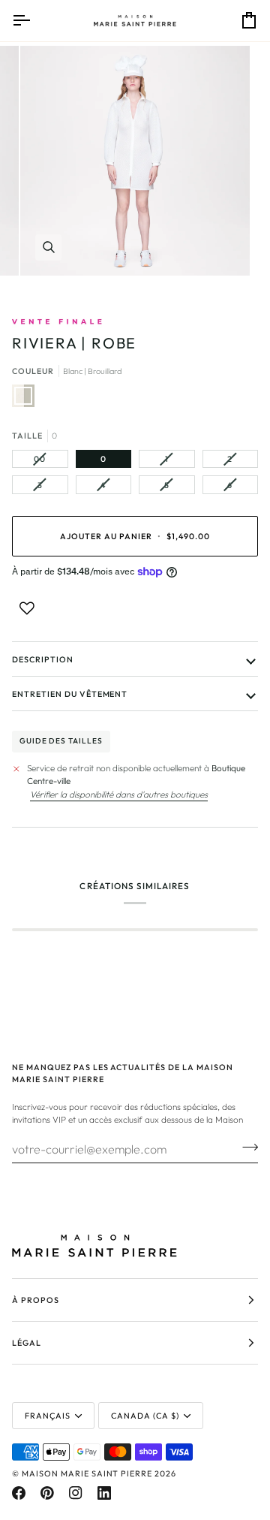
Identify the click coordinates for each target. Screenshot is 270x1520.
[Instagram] (75, 1493)
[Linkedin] (104, 1493)
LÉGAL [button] (26, 1343)
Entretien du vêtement (70, 694)
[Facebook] (19, 1493)
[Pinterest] (47, 1493)
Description (43, 659)
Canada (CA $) (145, 1415)
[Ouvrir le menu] (34, 20)
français (47, 1415)
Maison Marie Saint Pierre (87, 1473)
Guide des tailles (61, 741)
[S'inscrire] (245, 1147)
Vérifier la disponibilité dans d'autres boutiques (119, 794)
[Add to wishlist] (27, 608)
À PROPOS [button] (35, 1300)
